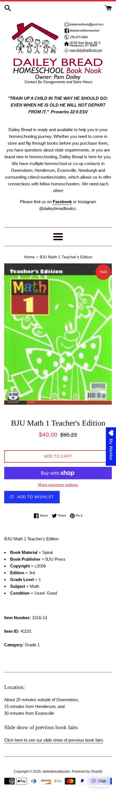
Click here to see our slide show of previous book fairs (53, 740)
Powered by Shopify (87, 771)
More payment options (58, 484)
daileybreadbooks (56, 771)
